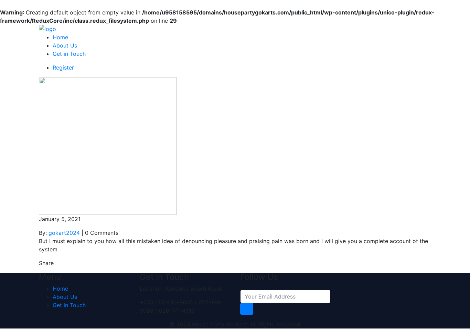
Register (63, 67)
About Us (65, 45)
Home (60, 37)
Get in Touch (69, 53)
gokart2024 (64, 232)
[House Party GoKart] (47, 28)
